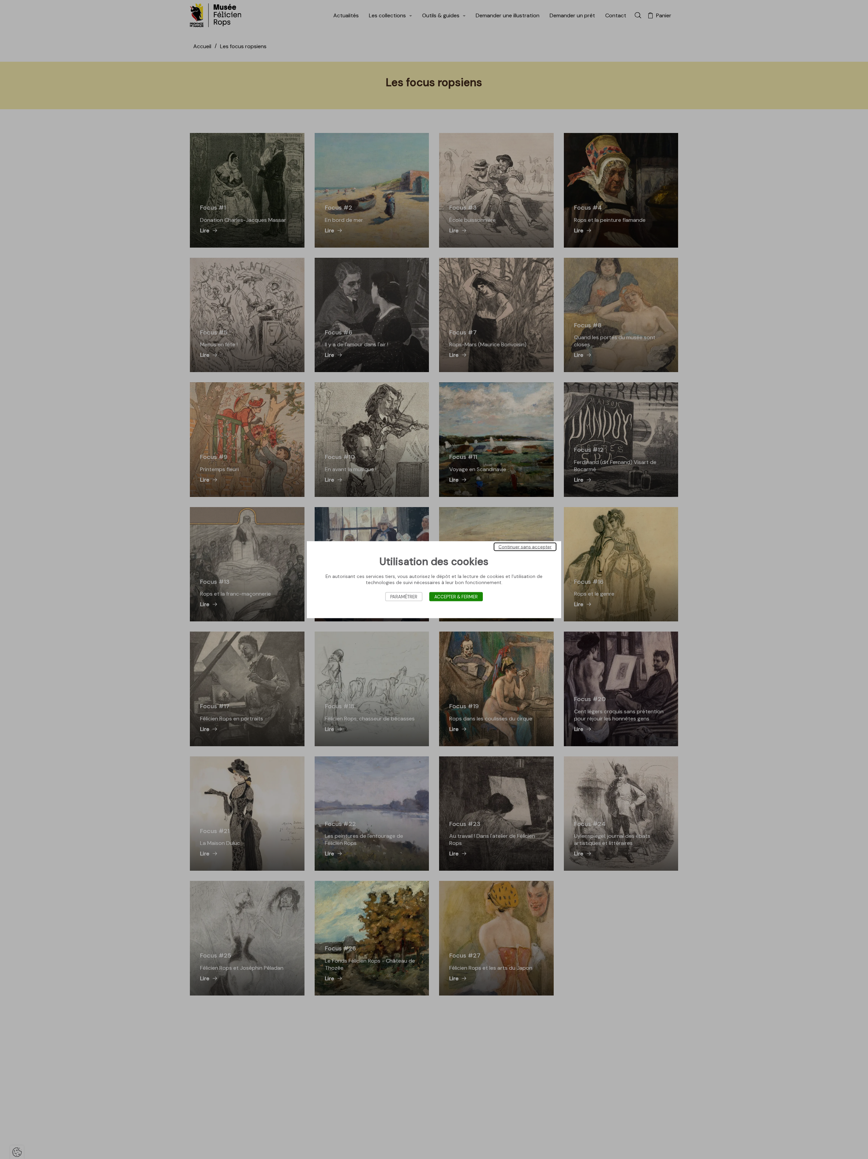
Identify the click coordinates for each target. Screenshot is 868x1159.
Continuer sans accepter (525, 546)
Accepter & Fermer (456, 596)
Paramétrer (403, 596)
